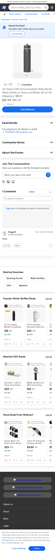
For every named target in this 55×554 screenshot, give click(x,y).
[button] (10, 84)
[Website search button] (46, 7)
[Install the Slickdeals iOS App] (27, 495)
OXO (8, 285)
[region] (27, 542)
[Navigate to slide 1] (26, 75)
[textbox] (24, 175)
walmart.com (26, 132)
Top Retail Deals (31, 14)
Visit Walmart (27, 109)
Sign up (9, 208)
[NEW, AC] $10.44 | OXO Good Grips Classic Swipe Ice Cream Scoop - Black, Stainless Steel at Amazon (35, 384)
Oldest (31, 192)
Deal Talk (23, 20)
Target (29, 339)
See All (49, 298)
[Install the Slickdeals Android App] (27, 487)
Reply (17, 246)
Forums (15, 20)
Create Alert (18, 34)
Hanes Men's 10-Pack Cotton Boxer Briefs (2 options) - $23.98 (13, 442)
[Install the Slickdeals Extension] (27, 480)
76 (31, 460)
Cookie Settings (19, 548)
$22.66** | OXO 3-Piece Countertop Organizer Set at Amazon (13, 384)
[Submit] (5, 198)
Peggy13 (12, 232)
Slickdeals (6, 20)
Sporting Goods (14, 278)
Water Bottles (37, 278)
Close (37, 548)
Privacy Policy (8, 540)
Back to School (15, 14)
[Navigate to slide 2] (29, 75)
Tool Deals (45, 14)
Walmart (23, 285)
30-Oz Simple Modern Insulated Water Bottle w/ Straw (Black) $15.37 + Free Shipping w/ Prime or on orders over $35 (13, 325)
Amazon (7, 339)
